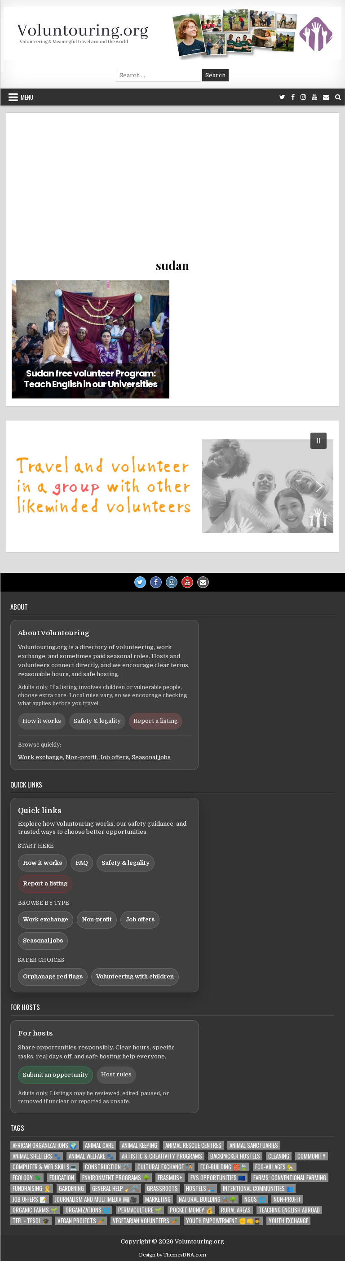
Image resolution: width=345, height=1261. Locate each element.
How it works (41, 720)
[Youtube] (314, 97)
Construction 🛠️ (107, 1167)
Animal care (99, 1145)
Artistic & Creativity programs (162, 1156)
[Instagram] (303, 97)
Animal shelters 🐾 (37, 1156)
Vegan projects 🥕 (81, 1221)
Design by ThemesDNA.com (172, 1255)
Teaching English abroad (289, 1210)
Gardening (71, 1188)
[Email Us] (326, 97)
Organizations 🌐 (88, 1210)
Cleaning (278, 1156)
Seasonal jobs (151, 757)
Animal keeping (139, 1145)
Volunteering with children (135, 976)
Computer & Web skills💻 (45, 1167)
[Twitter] (282, 97)
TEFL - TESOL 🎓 (31, 1221)
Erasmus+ (170, 1177)
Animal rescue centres (193, 1145)
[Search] (338, 97)
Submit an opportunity (55, 1074)
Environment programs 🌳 (116, 1177)
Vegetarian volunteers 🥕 (145, 1221)
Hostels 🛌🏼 (200, 1188)
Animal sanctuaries (254, 1145)
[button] (172, 486)
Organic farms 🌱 (35, 1210)
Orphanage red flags (53, 976)
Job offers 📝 (30, 1199)
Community (311, 1156)
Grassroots (162, 1188)
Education (61, 1177)
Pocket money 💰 (191, 1210)
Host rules (116, 1074)
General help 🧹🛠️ (115, 1188)
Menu (27, 97)
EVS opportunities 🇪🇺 (217, 1177)
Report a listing (155, 720)
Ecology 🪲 (27, 1177)
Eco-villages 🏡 (274, 1167)
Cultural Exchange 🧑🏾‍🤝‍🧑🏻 (164, 1167)
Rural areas (236, 1210)
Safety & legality (97, 720)
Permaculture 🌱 (140, 1210)
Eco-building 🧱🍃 (223, 1167)
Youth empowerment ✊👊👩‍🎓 (223, 1221)
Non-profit (81, 757)
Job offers (114, 757)
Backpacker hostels (235, 1156)
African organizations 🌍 (45, 1145)
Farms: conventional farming (289, 1177)
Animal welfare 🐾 (91, 1156)
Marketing (158, 1199)
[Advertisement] (172, 190)
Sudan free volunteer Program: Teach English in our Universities (90, 378)
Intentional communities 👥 (258, 1188)
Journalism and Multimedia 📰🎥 (96, 1199)
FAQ (81, 862)
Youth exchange (288, 1221)
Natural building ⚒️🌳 (207, 1199)
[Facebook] (293, 97)
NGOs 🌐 (254, 1199)
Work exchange (40, 757)
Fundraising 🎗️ (32, 1188)
